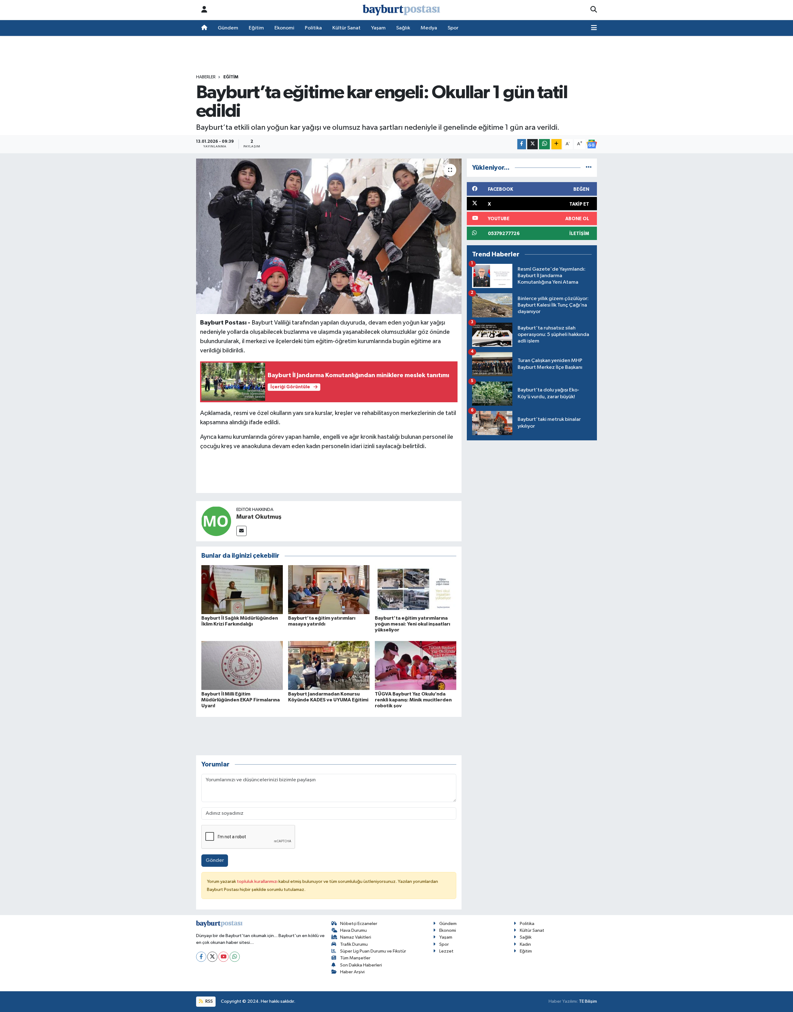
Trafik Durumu (354, 944)
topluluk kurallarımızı (257, 881)
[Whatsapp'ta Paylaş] (544, 144)
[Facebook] (201, 957)
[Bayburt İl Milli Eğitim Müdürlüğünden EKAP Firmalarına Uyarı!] (242, 665)
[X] (212, 957)
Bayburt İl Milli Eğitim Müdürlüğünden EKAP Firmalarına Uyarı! (240, 699)
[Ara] (593, 10)
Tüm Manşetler (355, 958)
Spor (453, 28)
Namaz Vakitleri (355, 937)
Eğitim (256, 28)
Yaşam (378, 28)
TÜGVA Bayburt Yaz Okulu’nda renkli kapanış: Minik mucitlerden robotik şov (413, 699)
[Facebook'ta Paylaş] (521, 144)
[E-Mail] (241, 531)
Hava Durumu (353, 930)
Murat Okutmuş (259, 517)
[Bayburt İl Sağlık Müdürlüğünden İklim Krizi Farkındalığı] (242, 589)
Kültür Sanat (346, 28)
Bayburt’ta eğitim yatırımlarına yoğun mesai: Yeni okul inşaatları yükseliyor (412, 624)
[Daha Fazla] (556, 144)
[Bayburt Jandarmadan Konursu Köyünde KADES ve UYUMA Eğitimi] (329, 665)
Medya (429, 28)
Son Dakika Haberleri (361, 965)
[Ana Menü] (594, 28)
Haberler (206, 77)
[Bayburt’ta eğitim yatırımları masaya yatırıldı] (329, 589)
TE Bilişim (588, 1001)
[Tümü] (589, 167)
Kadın (525, 944)
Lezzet (446, 951)
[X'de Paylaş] (532, 144)
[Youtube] (223, 957)
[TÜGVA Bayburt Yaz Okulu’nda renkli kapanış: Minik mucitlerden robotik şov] (415, 665)
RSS (208, 1001)
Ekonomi (284, 28)
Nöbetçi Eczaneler (358, 923)
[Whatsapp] (235, 957)
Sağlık (403, 28)
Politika (313, 28)
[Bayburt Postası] (401, 10)
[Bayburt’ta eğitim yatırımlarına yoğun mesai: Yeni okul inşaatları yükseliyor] (415, 589)
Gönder (215, 860)
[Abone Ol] (591, 144)
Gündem (228, 28)
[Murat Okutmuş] (216, 521)
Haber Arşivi (352, 972)
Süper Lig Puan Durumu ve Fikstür (373, 951)
